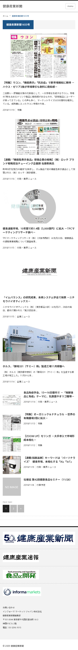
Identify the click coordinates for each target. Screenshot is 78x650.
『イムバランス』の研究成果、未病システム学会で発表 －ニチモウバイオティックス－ (39, 299)
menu (70, 6)
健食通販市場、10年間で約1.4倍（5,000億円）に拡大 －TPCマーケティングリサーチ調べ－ (39, 230)
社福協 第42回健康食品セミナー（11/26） (48, 479)
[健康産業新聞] (12, 6)
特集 (19, 109)
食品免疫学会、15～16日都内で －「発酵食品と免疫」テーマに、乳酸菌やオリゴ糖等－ (49, 394)
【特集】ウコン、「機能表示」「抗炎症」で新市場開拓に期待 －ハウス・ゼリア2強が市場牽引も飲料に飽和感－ (38, 84)
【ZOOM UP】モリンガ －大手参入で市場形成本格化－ (49, 438)
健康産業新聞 (17, 645)
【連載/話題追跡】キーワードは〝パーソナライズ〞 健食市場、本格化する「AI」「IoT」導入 (49, 459)
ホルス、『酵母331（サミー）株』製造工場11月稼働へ (34, 366)
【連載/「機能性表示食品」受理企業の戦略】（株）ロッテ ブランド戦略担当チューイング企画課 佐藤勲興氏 (38, 161)
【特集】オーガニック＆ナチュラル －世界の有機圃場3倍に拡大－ (49, 416)
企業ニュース (23, 316)
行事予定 (41, 485)
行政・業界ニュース (26, 178)
